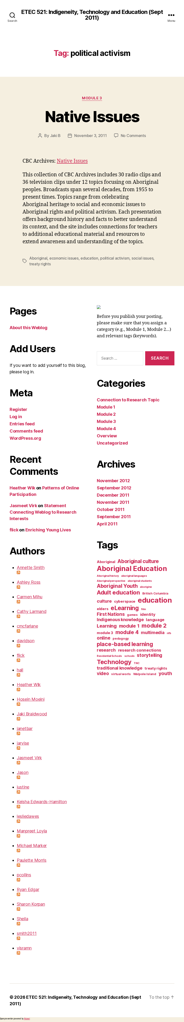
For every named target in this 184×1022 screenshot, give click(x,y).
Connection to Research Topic (128, 399)
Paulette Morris (31, 860)
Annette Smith (31, 567)
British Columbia (155, 593)
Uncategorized (112, 443)
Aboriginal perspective (111, 580)
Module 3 (92, 98)
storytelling (149, 655)
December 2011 (113, 495)
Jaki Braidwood (32, 713)
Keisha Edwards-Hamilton (42, 801)
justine (23, 787)
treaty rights (40, 263)
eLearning (125, 608)
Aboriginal (38, 258)
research (106, 650)
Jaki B (55, 135)
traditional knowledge (119, 668)
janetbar (25, 728)
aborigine (146, 586)
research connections (139, 650)
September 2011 (114, 516)
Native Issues (92, 116)
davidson (25, 640)
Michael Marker (32, 845)
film (143, 609)
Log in (16, 416)
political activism (114, 258)
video (103, 673)
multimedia (152, 632)
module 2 (154, 625)
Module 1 (106, 407)
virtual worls (121, 674)
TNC (136, 663)
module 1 (129, 626)
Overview (107, 435)
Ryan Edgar (28, 889)
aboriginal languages (134, 575)
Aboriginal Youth (117, 586)
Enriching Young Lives (48, 529)
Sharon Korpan (31, 904)
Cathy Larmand (31, 611)
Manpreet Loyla (32, 830)
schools (129, 656)
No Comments (133, 135)
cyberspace (124, 601)
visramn (24, 948)
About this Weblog (28, 327)
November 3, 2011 (90, 135)
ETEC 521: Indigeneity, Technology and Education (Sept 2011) (92, 15)
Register (18, 409)
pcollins (24, 874)
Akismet (27, 1018)
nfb (169, 633)
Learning (107, 626)
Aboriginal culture (138, 561)
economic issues (64, 258)
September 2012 (114, 487)
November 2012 (113, 480)
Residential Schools (109, 656)
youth (165, 673)
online (103, 638)
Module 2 (106, 414)
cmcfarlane (27, 626)
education (89, 258)
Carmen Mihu (29, 596)
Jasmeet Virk (23, 505)
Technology (114, 661)
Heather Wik (22, 487)
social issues (143, 258)
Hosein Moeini (31, 699)
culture (104, 601)
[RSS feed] (52, 572)
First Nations (111, 614)
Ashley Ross (28, 582)
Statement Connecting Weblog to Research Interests (43, 512)
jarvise (23, 743)
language (155, 619)
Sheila (22, 918)
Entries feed (22, 423)
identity (147, 614)
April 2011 (107, 523)
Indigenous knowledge (120, 619)
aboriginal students (140, 580)
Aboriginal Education (132, 568)
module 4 (127, 632)
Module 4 (106, 428)
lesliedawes (28, 816)
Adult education (118, 592)
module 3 (105, 632)
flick (14, 529)
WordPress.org (25, 438)
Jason (23, 772)
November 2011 (113, 502)
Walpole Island (144, 674)
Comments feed (26, 431)
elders (102, 608)
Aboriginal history (108, 575)
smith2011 (27, 933)
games (132, 615)
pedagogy (121, 638)
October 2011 (111, 509)
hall (20, 669)
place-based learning (125, 644)
